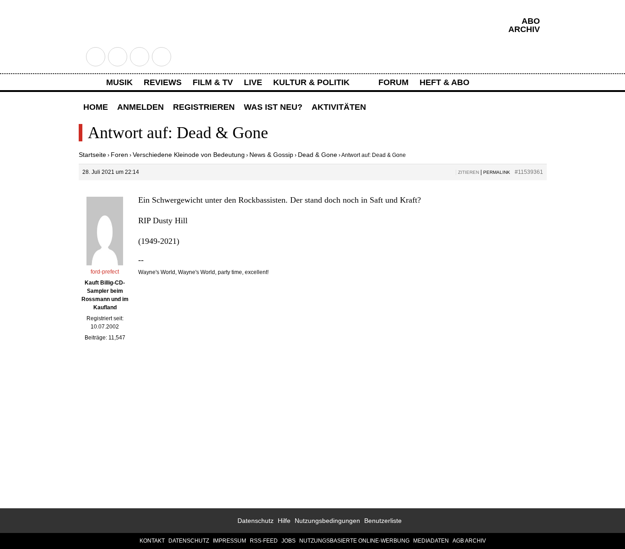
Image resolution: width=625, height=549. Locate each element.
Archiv (524, 29)
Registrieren (204, 107)
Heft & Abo (444, 82)
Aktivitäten (339, 107)
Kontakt (152, 541)
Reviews (163, 82)
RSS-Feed (264, 541)
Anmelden (140, 107)
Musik (119, 82)
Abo (531, 21)
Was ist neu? (273, 107)
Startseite (92, 154)
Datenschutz (255, 520)
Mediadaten (431, 541)
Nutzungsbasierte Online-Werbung (354, 541)
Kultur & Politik (311, 82)
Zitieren (468, 172)
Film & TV (213, 82)
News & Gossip (271, 154)
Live (253, 82)
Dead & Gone (317, 154)
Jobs (288, 541)
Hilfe (284, 520)
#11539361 (529, 172)
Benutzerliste (383, 520)
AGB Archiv (469, 541)
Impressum (229, 541)
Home (95, 107)
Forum (393, 82)
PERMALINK (496, 172)
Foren (119, 154)
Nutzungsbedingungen (327, 520)
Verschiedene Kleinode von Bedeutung (189, 154)
